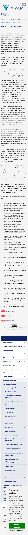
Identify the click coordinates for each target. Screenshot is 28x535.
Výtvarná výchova (9, 316)
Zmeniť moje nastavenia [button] (16, 530)
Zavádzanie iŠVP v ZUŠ (9, 365)
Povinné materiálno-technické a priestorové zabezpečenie (13, 449)
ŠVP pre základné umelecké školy (12, 474)
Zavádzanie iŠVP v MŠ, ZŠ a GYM (11, 361)
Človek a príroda (9, 404)
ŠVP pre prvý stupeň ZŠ (10, 388)
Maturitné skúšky (7, 354)
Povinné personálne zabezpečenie (13, 444)
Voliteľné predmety (7, 376)
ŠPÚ (2, 19)
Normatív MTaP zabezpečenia (10, 369)
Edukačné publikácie (8, 350)
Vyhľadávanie (19, 4)
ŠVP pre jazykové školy (10, 481)
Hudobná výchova (9, 311)
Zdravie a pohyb (9, 423)
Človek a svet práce (10, 416)
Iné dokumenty (9, 466)
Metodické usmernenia (8, 357)
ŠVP (6, 19)
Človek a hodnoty (9, 412)
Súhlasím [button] (16, 524)
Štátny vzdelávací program (16, 19)
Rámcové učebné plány (11, 435)
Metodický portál (7, 372)
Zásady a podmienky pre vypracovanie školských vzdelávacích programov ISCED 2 (14, 461)
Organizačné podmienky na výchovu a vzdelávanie (14, 439)
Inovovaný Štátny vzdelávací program (12, 346)
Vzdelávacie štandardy (10, 431)
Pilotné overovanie (7, 342)
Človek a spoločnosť (10, 408)
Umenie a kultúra (17, 22)
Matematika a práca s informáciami (14, 401)
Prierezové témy (9, 427)
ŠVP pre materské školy (10, 384)
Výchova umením (9, 320)
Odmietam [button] (17, 527)
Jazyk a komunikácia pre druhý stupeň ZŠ (13, 396)
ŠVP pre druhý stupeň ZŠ (10, 391)
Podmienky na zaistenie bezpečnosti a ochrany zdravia (14, 454)
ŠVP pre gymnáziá (8, 477)
